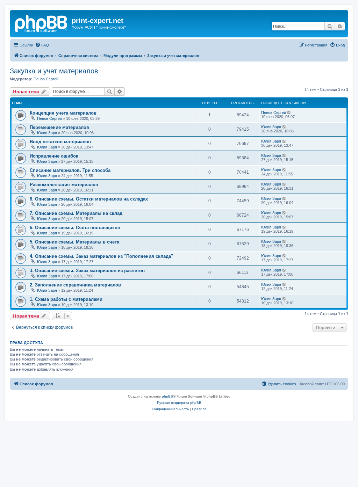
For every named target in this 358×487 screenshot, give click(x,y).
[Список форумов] (42, 23)
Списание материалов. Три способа (70, 170)
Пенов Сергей (46, 79)
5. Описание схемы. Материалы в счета (74, 242)
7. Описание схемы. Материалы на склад (76, 213)
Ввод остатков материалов (60, 141)
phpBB (167, 396)
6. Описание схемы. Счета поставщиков (75, 227)
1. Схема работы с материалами (66, 299)
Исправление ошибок (54, 156)
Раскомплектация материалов (64, 184)
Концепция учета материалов (63, 113)
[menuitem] (42, 45)
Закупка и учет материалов (54, 71)
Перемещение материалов (59, 127)
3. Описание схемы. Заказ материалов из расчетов (87, 270)
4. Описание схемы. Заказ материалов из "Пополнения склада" (101, 256)
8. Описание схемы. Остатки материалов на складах (89, 199)
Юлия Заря (47, 133)
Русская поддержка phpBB (179, 403)
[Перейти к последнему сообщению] (289, 112)
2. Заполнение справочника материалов (75, 285)
